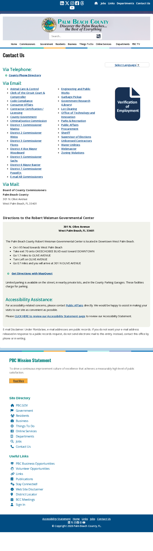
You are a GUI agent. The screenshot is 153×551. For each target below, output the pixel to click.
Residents (22, 415)
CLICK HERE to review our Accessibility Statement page (50, 316)
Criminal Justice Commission (28, 121)
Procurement (69, 129)
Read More (18, 381)
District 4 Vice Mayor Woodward (23, 150)
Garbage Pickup (71, 97)
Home (76, 519)
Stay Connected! (26, 484)
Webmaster (68, 148)
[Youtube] (72, 8)
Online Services (26, 431)
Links (111, 3)
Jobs (103, 3)
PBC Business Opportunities (34, 463)
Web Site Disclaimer (29, 489)
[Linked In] (62, 3)
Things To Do (25, 426)
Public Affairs (69, 125)
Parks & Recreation (73, 121)
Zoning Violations (72, 152)
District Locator (26, 494)
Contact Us (143, 3)
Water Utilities (70, 145)
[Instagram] (72, 3)
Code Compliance (21, 101)
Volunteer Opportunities (32, 468)
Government (24, 410)
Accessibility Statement (56, 519)
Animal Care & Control (24, 89)
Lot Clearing (69, 109)
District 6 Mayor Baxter (25, 165)
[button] (98, 36)
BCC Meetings (25, 499)
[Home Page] (96, 3)
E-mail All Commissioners (26, 176)
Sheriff (65, 132)
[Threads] (82, 3)
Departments (125, 3)
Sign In (20, 504)
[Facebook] (77, 3)
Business (21, 421)
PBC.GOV (21, 405)
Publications (24, 479)
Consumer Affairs (21, 104)
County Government (23, 117)
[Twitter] (67, 3)
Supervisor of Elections (76, 137)
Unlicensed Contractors (76, 140)
